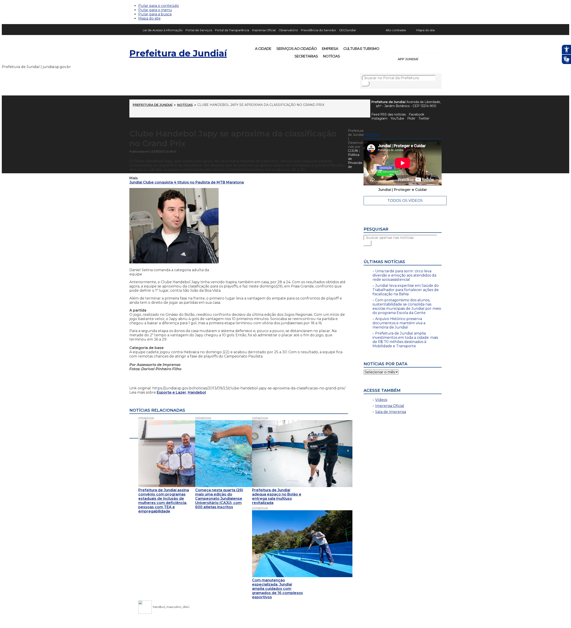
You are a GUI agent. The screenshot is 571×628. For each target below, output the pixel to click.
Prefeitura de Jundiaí (178, 53)
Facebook (416, 114)
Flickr (431, 47)
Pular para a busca (155, 14)
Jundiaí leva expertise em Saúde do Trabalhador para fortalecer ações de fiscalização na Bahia (405, 289)
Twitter (423, 118)
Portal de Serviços (199, 30)
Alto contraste (396, 30)
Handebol (197, 392)
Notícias (331, 56)
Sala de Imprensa (390, 412)
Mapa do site (149, 18)
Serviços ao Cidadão (296, 49)
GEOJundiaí (347, 30)
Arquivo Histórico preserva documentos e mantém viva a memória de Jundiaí (398, 323)
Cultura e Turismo (361, 49)
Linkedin (423, 47)
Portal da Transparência (232, 30)
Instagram (401, 47)
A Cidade (263, 49)
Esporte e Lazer (171, 392)
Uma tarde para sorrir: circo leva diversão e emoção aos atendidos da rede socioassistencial (404, 275)
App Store (423, 59)
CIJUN (353, 151)
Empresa (330, 49)
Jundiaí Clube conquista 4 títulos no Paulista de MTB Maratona (186, 182)
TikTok (408, 47)
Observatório (288, 30)
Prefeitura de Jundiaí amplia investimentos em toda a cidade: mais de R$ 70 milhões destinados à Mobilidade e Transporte (405, 339)
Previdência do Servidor (318, 30)
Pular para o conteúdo (158, 6)
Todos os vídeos (405, 200)
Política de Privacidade (355, 161)
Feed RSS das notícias (388, 114)
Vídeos (381, 400)
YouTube (416, 47)
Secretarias (306, 56)
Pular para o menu (155, 10)
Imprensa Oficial (264, 30)
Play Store (430, 59)
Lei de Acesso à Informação (163, 30)
